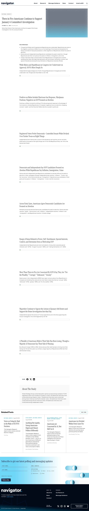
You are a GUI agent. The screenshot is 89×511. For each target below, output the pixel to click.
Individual (35, 473)
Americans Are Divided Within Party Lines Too (76, 422)
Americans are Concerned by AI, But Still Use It (54, 426)
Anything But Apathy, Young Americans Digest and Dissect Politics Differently (33, 427)
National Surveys (6, 14)
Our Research (60, 492)
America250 (80, 3)
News (64, 3)
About (36, 3)
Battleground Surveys (52, 417)
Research (43, 3)
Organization (36, 471)
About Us (49, 492)
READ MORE (83, 412)
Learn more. (10, 496)
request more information (79, 506)
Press (44, 471)
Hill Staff (51, 471)
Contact (71, 3)
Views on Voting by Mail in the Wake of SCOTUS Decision (12, 424)
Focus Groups (29, 417)
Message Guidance (54, 3)
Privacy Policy (23, 508)
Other (43, 473)
